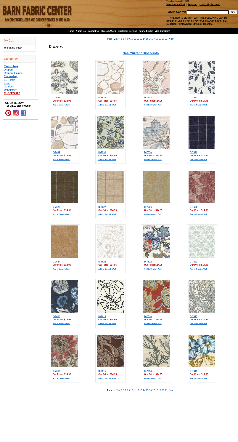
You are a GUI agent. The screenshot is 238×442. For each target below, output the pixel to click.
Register (192, 4)
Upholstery (10, 89)
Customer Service (127, 31)
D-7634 (148, 97)
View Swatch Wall (175, 4)
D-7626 (148, 207)
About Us (81, 31)
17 (153, 39)
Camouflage (11, 66)
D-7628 (56, 207)
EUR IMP (9, 79)
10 (131, 39)
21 (166, 39)
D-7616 (56, 371)
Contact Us (93, 31)
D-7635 (102, 97)
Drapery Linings (13, 72)
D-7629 (193, 152)
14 (144, 39)
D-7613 (193, 371)
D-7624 (56, 261)
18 (156, 39)
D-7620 (56, 316)
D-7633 (193, 97)
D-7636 (56, 97)
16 (150, 39)
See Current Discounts (141, 53)
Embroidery (10, 76)
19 (160, 39)
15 (147, 39)
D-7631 (102, 152)
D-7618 (148, 316)
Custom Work (108, 31)
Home (71, 31)
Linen (7, 83)
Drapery (8, 69)
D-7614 (148, 371)
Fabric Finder (146, 31)
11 (135, 39)
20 (163, 39)
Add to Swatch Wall (61, 105)
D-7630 (148, 152)
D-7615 (102, 371)
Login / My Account (210, 4)
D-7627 (102, 207)
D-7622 (148, 261)
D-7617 (193, 316)
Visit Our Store (162, 31)
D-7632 (56, 152)
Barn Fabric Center (37, 14)
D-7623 (102, 261)
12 (137, 39)
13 (141, 39)
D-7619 (102, 316)
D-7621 (193, 261)
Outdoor (9, 86)
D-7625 (193, 207)
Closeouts (12, 93)
